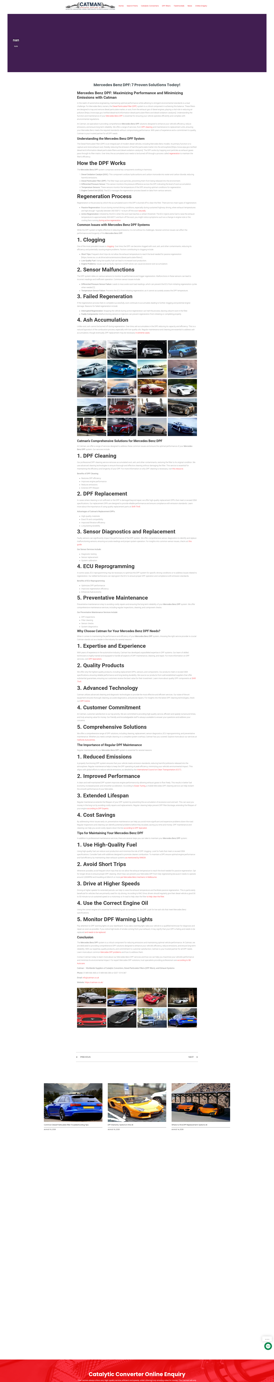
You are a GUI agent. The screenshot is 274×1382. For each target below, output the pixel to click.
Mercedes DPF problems (111, 952)
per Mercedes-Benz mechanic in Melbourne (139, 877)
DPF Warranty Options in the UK (120, 1125)
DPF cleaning (146, 127)
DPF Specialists (95, 659)
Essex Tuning (139, 786)
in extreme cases (143, 333)
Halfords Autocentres (86, 740)
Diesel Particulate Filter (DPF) (124, 106)
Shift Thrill (136, 506)
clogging (110, 246)
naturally (142, 211)
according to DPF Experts (97, 808)
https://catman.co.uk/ (94, 982)
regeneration (174, 153)
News (190, 6)
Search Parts (132, 6)
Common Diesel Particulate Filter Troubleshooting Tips (66, 1125)
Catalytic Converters (150, 6)
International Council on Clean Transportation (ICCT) (159, 770)
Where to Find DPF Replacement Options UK (189, 1125)
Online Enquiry (201, 6)
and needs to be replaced (95, 932)
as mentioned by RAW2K (135, 857)
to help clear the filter (155, 896)
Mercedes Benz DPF (114, 116)
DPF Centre (85, 701)
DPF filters (166, 6)
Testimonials (179, 6)
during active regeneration (110, 220)
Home (121, 6)
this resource (177, 469)
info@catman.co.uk (91, 977)
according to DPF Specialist (135, 828)
